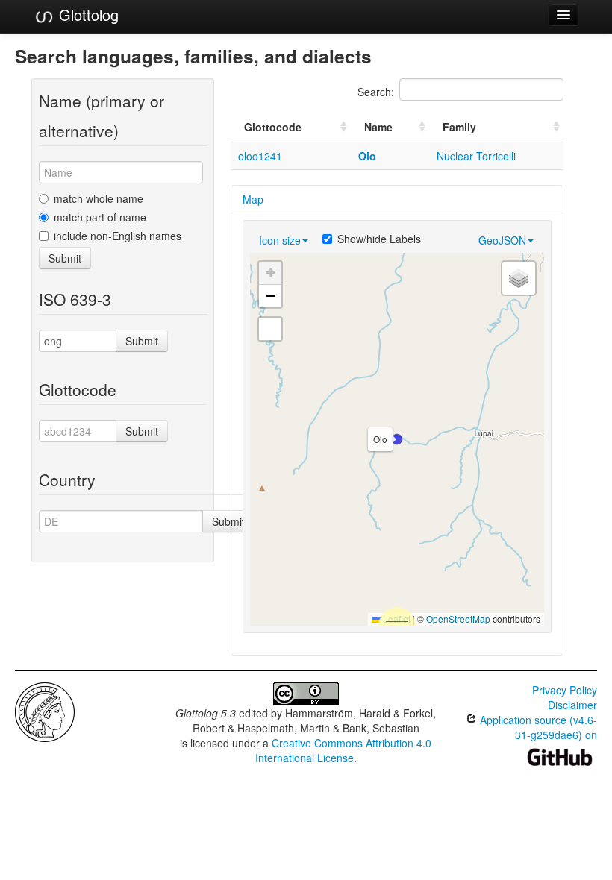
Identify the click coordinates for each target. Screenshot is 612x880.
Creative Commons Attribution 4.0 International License (343, 750)
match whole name (98, 198)
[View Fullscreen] (270, 329)
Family (459, 126)
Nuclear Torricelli (476, 155)
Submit (65, 258)
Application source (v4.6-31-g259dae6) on (537, 727)
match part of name (100, 217)
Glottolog (86, 14)
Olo (367, 155)
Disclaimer (572, 704)
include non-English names (117, 235)
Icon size (280, 240)
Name (378, 126)
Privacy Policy (564, 689)
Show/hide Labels (379, 238)
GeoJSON (502, 240)
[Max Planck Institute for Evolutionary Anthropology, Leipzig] (45, 710)
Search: (375, 91)
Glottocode (273, 126)
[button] (397, 439)
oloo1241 (260, 155)
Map (253, 199)
